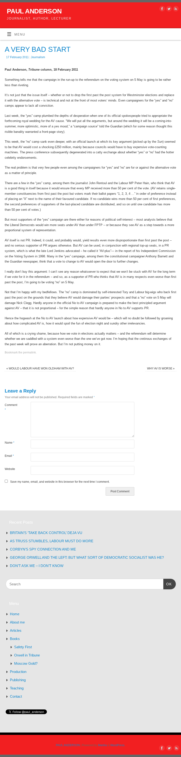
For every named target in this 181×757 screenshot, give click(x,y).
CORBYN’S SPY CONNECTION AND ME (43, 549)
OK (167, 584)
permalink (29, 352)
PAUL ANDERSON (34, 11)
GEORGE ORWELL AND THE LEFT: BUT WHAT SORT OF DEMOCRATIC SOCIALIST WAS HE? (87, 557)
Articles (15, 630)
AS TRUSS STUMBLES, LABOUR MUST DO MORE (51, 541)
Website (10, 469)
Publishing (18, 680)
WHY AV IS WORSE (161, 368)
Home (14, 614)
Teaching (17, 688)
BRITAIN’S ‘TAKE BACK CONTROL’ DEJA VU (46, 533)
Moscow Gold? (25, 663)
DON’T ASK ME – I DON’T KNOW (36, 566)
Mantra (102, 745)
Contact (16, 696)
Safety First (23, 647)
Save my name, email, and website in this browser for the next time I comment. (60, 481)
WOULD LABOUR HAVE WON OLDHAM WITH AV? (40, 368)
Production (18, 672)
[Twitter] (168, 9)
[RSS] (175, 9)
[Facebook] (161, 9)
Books (15, 639)
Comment (11, 407)
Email (9, 455)
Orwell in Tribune (27, 655)
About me (17, 622)
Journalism (38, 57)
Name (9, 442)
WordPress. (117, 745)
